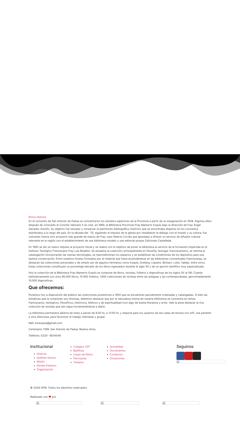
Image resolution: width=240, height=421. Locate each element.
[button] (120, 217)
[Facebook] (180, 356)
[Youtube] (189, 356)
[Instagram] (197, 356)
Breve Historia (37, 217)
